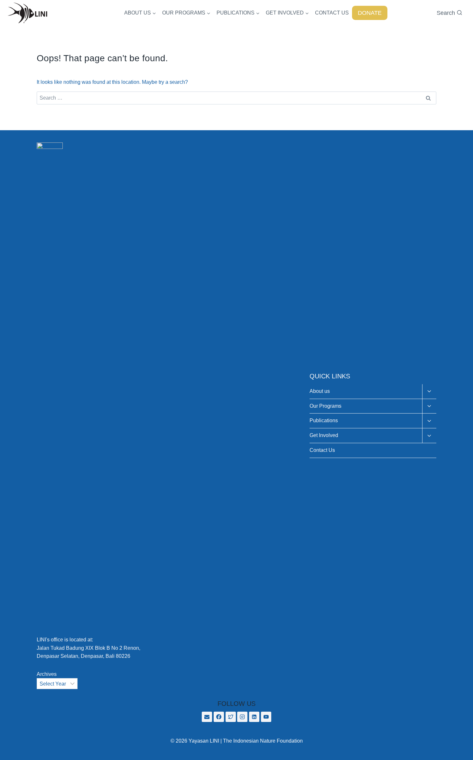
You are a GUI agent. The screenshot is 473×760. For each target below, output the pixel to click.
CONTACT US (332, 12)
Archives (47, 674)
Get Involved (324, 435)
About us (320, 391)
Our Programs (325, 406)
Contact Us (322, 450)
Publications (324, 420)
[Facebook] (219, 717)
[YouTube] (266, 717)
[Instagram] (242, 717)
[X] (231, 717)
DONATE (370, 13)
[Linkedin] (254, 717)
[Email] (207, 717)
